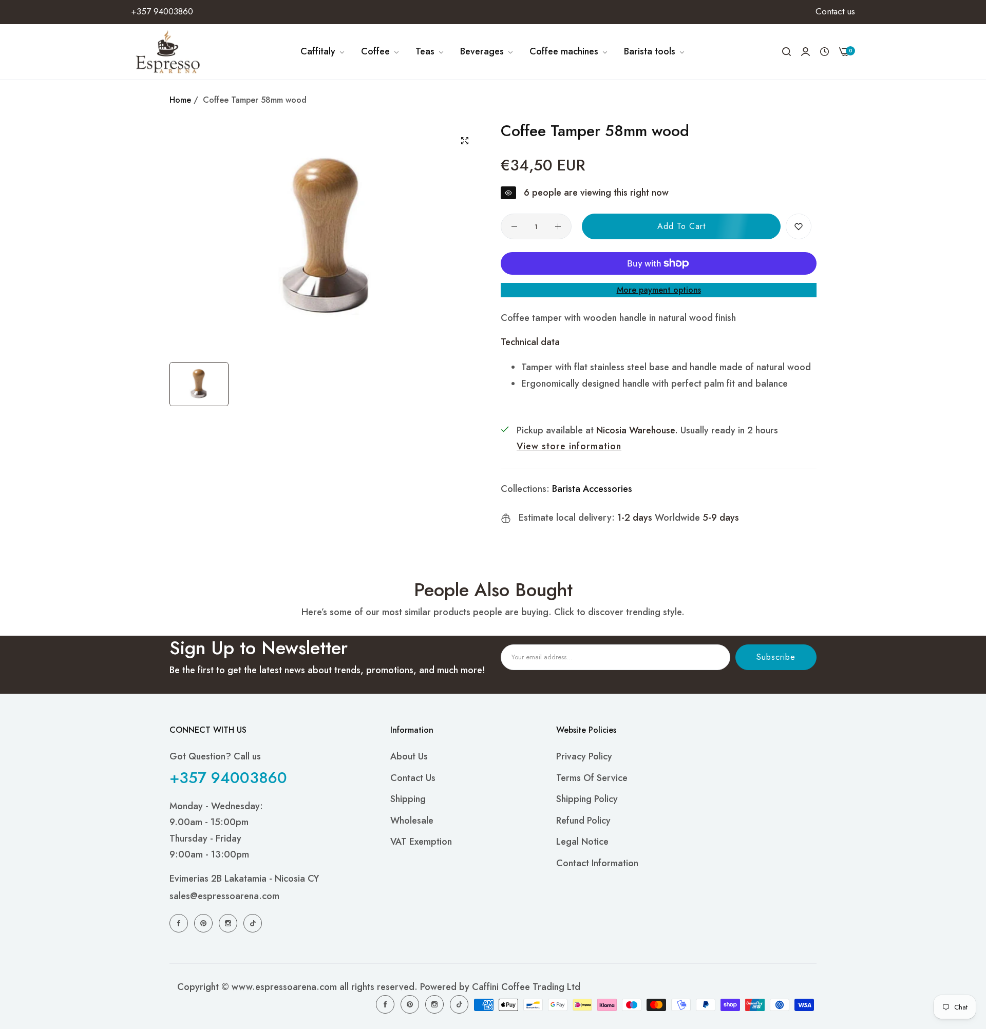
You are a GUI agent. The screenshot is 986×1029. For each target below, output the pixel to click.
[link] (323, 52)
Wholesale (411, 820)
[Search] (786, 52)
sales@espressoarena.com (224, 896)
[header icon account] (805, 51)
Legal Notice (582, 841)
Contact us (412, 777)
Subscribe (775, 657)
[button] (798, 226)
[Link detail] (180, 922)
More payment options (659, 290)
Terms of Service (592, 777)
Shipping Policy (587, 799)
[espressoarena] (168, 52)
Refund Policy (583, 820)
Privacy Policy (584, 756)
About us (409, 756)
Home (180, 100)
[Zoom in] (465, 141)
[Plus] (558, 226)
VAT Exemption (421, 841)
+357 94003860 (228, 777)
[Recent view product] (824, 51)
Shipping (408, 799)
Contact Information (597, 862)
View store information (569, 446)
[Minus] (514, 226)
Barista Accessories (592, 489)
